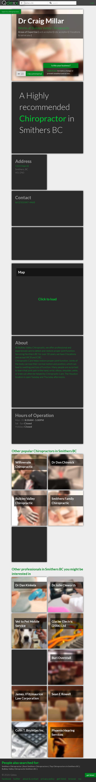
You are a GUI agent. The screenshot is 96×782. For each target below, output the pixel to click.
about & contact (30, 778)
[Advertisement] (47, 243)
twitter (16, 778)
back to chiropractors (10, 11)
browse (72, 778)
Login (92, 3)
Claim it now (52, 71)
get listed (61, 778)
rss (79, 778)
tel (25, 202)
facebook (6, 778)
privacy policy (47, 778)
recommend (35, 73)
